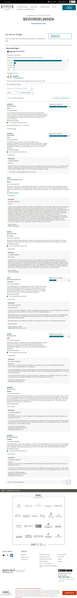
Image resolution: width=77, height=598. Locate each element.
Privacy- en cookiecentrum (46, 563)
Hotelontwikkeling (43, 561)
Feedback (60, 561)
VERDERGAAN (69, 593)
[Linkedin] (11, 555)
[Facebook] (4, 555)
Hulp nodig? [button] (7, 2)
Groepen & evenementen (25, 9)
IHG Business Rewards (44, 554)
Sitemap (60, 559)
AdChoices (60, 556)
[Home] (3, 490)
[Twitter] (7, 555)
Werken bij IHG (24, 557)
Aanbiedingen (45, 7)
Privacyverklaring (22, 596)
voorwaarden (47, 593)
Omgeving (33, 7)
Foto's (54, 7)
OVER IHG (23, 554)
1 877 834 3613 (20, 572)
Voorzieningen (22, 7)
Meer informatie (63, 577)
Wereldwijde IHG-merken (45, 559)
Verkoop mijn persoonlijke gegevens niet (48, 566)
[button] (72, 2)
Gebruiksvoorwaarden (44, 556)
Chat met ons (24, 559)
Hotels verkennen (62, 554)
